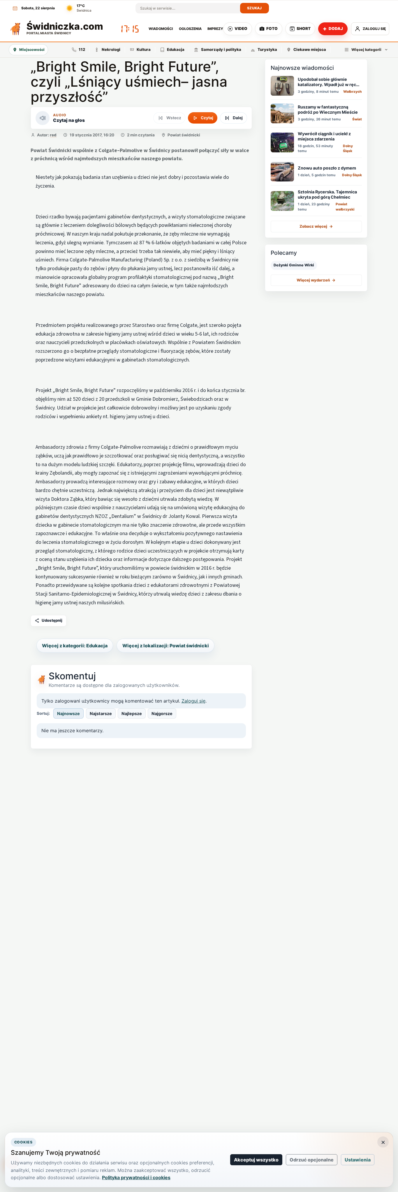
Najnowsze (68, 713)
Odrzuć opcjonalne (312, 1160)
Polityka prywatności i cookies (136, 1177)
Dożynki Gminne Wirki (294, 265)
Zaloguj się (193, 701)
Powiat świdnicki (184, 135)
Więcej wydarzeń (316, 280)
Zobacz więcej (316, 226)
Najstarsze (101, 713)
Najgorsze (162, 713)
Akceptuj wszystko (256, 1160)
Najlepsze (131, 713)
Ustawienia (358, 1160)
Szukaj (254, 8)
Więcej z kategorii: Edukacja (75, 645)
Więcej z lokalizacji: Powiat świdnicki (165, 645)
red (53, 135)
